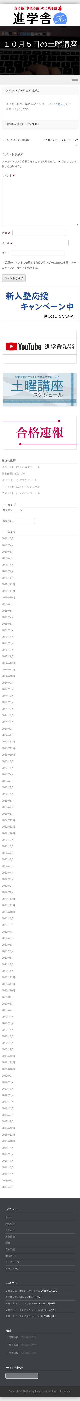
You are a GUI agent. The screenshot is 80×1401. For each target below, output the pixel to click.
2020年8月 (8, 1003)
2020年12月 (8, 977)
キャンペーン (12, 1268)
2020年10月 (8, 990)
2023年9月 (8, 761)
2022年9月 (8, 839)
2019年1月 (8, 1121)
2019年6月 (8, 1095)
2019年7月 (8, 1088)
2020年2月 (8, 1042)
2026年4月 (8, 564)
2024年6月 (8, 702)
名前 (6, 232)
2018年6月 (8, 1167)
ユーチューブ (12, 1262)
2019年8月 (8, 1082)
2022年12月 (8, 820)
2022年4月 (8, 872)
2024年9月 (8, 682)
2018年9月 (8, 1147)
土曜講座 (10, 1255)
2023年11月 (8, 748)
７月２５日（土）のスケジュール (21, 486)
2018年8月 (8, 1154)
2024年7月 (8, 695)
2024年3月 (8, 722)
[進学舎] (40, 23)
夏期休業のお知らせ (13, 473)
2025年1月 (8, 656)
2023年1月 (8, 813)
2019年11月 (8, 1062)
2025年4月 (8, 636)
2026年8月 (8, 538)
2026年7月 (8, 545)
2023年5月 (8, 787)
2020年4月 (8, 1029)
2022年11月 (8, 826)
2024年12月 (8, 663)
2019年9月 (8, 1075)
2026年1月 (8, 578)
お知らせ (10, 1223)
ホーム (8, 1217)
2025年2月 (8, 650)
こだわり (10, 1230)
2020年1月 (8, 1049)
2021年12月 (8, 898)
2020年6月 (8, 1016)
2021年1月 (8, 970)
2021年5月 (8, 944)
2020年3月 (8, 1036)
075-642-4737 (28, 1345)
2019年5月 (8, 1101)
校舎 (7, 1243)
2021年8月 (8, 925)
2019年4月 (8, 1108)
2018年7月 (8, 1160)
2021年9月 (8, 918)
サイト (6, 252)
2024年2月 (8, 728)
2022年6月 (8, 859)
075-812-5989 (28, 1353)
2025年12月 (8, 584)
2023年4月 (8, 794)
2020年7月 (8, 1010)
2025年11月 (8, 590)
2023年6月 (8, 781)
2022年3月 (8, 879)
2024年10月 (8, 676)
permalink (31, 124)
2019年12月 (8, 1056)
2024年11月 (8, 669)
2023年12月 (8, 741)
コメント (8, 175)
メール (7, 242)
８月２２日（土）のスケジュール (21, 466)
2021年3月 (8, 957)
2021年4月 (8, 951)
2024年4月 (8, 715)
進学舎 (35, 90)
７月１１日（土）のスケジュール (21, 493)
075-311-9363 (28, 1337)
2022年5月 (8, 866)
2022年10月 (8, 833)
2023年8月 (8, 767)
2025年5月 (8, 630)
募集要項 (10, 1236)
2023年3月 (8, 800)
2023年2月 (8, 807)
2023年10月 (8, 754)
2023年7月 (8, 774)
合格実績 (10, 1249)
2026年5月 (8, 558)
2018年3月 (8, 1180)
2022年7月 (8, 853)
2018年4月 (8, 1173)
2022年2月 (8, 885)
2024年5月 (8, 708)
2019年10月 (8, 1069)
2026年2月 (8, 571)
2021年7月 (8, 931)
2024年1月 (8, 735)
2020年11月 (8, 984)
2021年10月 (8, 912)
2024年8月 (8, 689)
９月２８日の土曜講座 (16, 140)
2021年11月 (8, 905)
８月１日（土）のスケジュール (19, 480)
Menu (40, 80)
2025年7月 (8, 617)
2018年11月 (8, 1134)
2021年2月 (8, 964)
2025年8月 (8, 610)
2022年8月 (8, 846)
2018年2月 (8, 1187)
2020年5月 (8, 1023)
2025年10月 (8, 597)
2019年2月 (8, 1115)
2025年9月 (8, 604)
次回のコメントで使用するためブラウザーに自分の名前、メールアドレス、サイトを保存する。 (39, 265)
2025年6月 (8, 623)
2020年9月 (8, 997)
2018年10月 (8, 1141)
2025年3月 (8, 643)
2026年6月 (8, 551)
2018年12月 (8, 1128)
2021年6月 (8, 938)
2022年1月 (8, 892)
